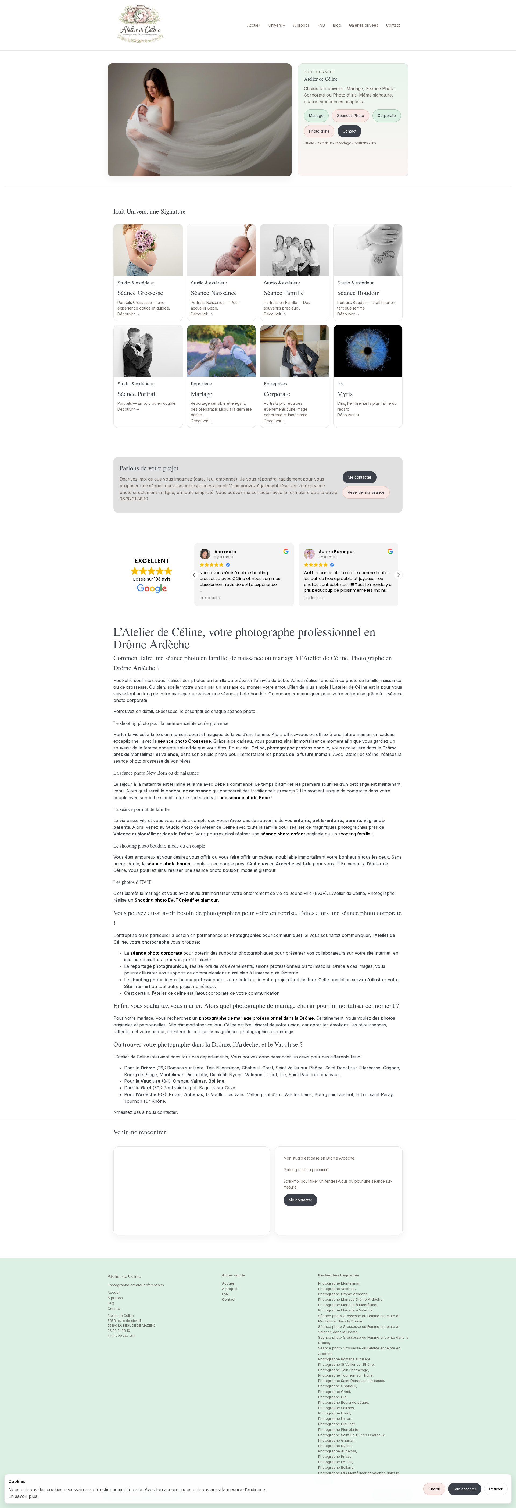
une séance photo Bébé (244, 797)
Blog (337, 25)
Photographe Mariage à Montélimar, (348, 1305)
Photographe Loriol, (334, 1413)
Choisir (434, 1489)
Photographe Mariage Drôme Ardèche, (351, 1299)
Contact (393, 25)
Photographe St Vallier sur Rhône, (346, 1364)
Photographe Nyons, (335, 1445)
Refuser (496, 1489)
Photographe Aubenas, (337, 1451)
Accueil (253, 25)
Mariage (316, 115)
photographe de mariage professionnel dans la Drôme (256, 1018)
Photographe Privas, (335, 1456)
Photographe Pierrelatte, (338, 1429)
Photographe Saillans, (336, 1408)
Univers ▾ (276, 25)
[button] (398, 575)
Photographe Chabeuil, (337, 1386)
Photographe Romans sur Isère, (344, 1359)
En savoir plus (22, 1496)
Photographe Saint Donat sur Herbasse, (351, 1380)
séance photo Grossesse (184, 741)
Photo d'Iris (319, 131)
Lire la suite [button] (210, 598)
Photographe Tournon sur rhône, (346, 1375)
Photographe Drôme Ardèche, (343, 1294)
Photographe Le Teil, (335, 1462)
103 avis (162, 579)
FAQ (321, 25)
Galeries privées (363, 25)
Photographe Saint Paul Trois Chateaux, (352, 1435)
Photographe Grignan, (337, 1440)
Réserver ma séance (366, 492)
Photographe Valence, (337, 1288)
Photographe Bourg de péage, (343, 1402)
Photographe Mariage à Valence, (346, 1310)
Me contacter (359, 477)
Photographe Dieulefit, (337, 1424)
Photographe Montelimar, (339, 1283)
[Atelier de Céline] (140, 25)
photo (170, 863)
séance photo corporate (156, 953)
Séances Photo (350, 115)
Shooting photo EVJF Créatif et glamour (176, 900)
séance (154, 863)
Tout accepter (464, 1489)
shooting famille (354, 834)
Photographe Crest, (334, 1391)
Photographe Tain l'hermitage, (343, 1370)
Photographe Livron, (335, 1418)
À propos (301, 25)
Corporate (387, 115)
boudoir (185, 863)
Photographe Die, (332, 1397)
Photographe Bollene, (336, 1467)
